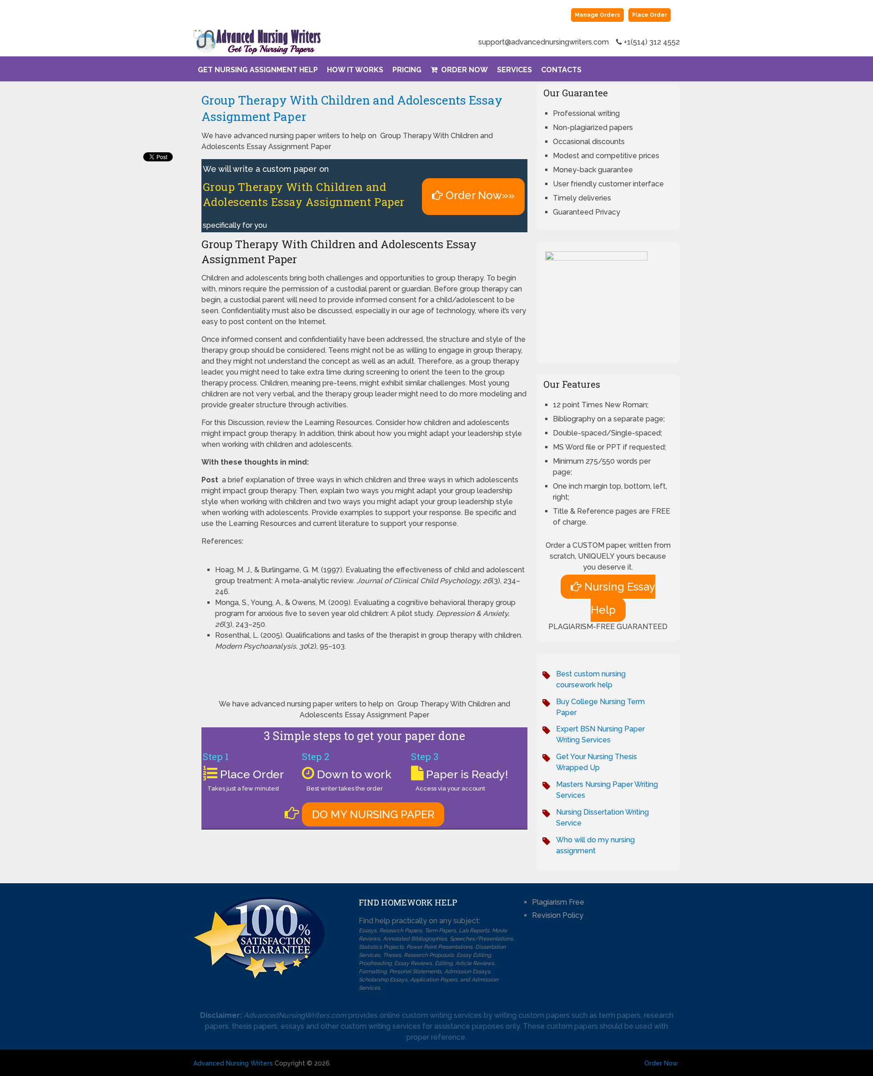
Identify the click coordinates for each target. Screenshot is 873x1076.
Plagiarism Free (558, 902)
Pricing (406, 69)
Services (514, 69)
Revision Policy (557, 915)
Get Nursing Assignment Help (258, 69)
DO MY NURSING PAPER (373, 814)
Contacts (561, 69)
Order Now (463, 69)
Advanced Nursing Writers (233, 1063)
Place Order (649, 15)
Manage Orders (597, 15)
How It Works (355, 69)
